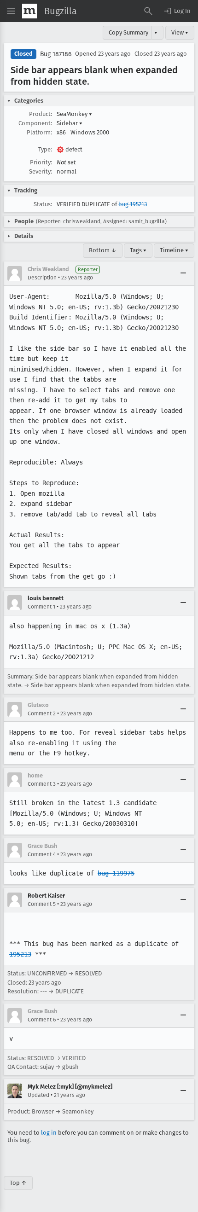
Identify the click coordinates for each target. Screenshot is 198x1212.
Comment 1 (41, 606)
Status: (43, 204)
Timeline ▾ (174, 250)
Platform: (39, 132)
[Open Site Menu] (11, 11)
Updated (38, 1095)
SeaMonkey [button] (74, 113)
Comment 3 (42, 784)
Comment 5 (42, 904)
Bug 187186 (55, 54)
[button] (176, 11)
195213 (20, 954)
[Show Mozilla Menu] (29, 11)
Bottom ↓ (102, 250)
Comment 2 (42, 713)
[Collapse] (183, 273)
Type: (45, 149)
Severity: (40, 171)
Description (42, 277)
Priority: (41, 162)
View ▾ (179, 32)
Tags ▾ (138, 250)
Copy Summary (128, 32)
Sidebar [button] (69, 123)
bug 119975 (116, 873)
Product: (40, 113)
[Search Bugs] (148, 11)
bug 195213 (132, 204)
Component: (35, 123)
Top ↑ (18, 1182)
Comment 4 (42, 854)
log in (49, 1132)
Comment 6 (42, 1019)
